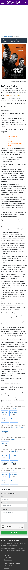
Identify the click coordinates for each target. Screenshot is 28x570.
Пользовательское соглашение (12, 563)
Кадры (12, 40)
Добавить (14, 533)
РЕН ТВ (13, 470)
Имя (2, 496)
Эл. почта (4, 502)
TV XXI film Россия (17, 427)
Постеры (18, 40)
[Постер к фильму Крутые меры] (14, 61)
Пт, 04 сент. (5, 431)
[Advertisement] (14, 20)
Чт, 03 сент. (14, 419)
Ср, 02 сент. (5, 419)
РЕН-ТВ (13, 408)
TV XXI (13, 439)
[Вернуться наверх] (25, 565)
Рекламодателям (8, 565)
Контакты (6, 568)
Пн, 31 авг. (4, 412)
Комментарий (5, 509)
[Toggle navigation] (2, 2)
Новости (6, 555)
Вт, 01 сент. (13, 412)
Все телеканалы (8, 560)
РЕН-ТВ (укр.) (15, 452)
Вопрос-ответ (7, 557)
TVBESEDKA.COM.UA (14, 540)
